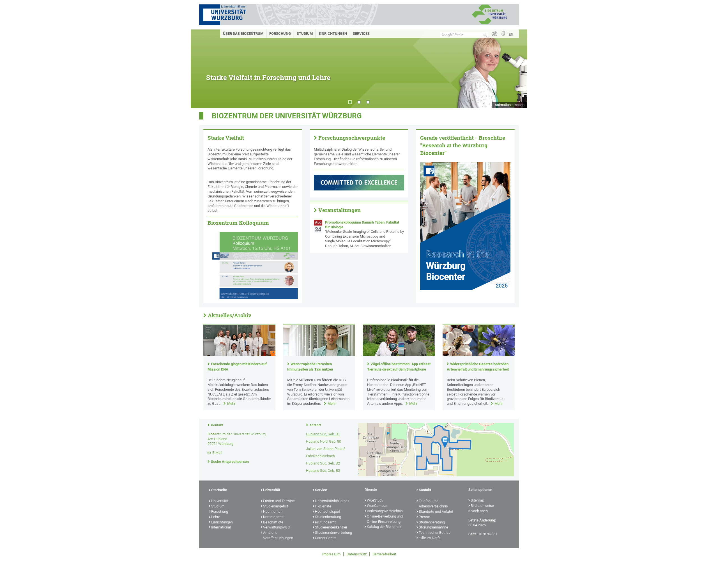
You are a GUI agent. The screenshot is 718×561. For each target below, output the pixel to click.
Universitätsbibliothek (332, 501)
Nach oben (479, 511)
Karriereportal (273, 517)
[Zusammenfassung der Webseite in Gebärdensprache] (503, 34)
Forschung (280, 33)
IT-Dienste (323, 506)
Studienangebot (275, 506)
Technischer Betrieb (434, 532)
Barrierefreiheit (384, 554)
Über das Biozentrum (243, 33)
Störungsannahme (433, 527)
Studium (305, 33)
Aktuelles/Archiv (229, 315)
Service (321, 490)
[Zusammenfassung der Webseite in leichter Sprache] (494, 34)
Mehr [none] (231, 403)
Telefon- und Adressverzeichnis (433, 503)
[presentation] (239, 355)
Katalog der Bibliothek (384, 527)
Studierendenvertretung (333, 532)
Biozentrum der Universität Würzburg (287, 116)
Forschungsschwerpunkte (351, 137)
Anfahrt (315, 425)
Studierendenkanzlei (331, 527)
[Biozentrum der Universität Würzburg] (489, 24)
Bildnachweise (482, 505)
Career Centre (326, 538)
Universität (219, 501)
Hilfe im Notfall (430, 538)
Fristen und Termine (279, 501)
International (221, 527)
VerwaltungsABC (276, 527)
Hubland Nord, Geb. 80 (323, 441)
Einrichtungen (333, 33)
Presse (424, 517)
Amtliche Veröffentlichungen (278, 535)
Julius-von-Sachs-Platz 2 (325, 449)
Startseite (219, 490)
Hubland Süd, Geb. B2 (323, 463)
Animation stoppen (509, 105)
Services (361, 33)
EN (511, 34)
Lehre (215, 517)
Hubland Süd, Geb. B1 (323, 434)
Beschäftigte (273, 522)
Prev (201, 68)
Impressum (331, 554)
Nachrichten (272, 511)
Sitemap (477, 500)
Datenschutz (356, 554)
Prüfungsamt (325, 522)
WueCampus (377, 505)
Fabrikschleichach (320, 456)
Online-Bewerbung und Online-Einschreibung (385, 519)
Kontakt (217, 425)
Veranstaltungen (339, 210)
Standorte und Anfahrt (436, 511)
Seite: (472, 534)
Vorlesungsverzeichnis (385, 511)
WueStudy (375, 500)
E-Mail (217, 452)
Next (517, 68)
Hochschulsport (327, 511)
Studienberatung (328, 517)
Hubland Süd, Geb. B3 (323, 470)
